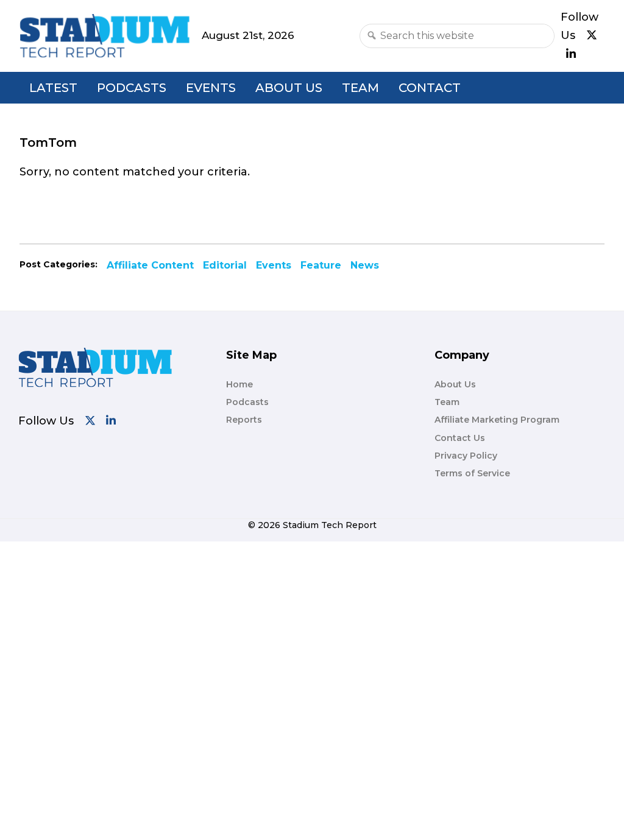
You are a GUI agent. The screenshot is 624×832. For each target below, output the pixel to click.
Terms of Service (472, 473)
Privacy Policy (465, 455)
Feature (320, 265)
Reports (244, 419)
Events (211, 87)
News (364, 265)
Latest (53, 87)
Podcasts (131, 87)
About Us (288, 87)
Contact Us (459, 437)
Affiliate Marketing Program (496, 419)
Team (360, 87)
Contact (430, 87)
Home (239, 384)
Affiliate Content (150, 265)
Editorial (225, 265)
